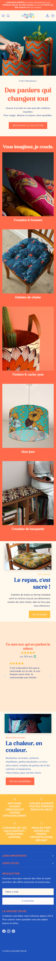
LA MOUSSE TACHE (17, 951)
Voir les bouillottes (20, 781)
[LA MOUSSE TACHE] (28, 16)
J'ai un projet (39, 614)
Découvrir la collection (28, 125)
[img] (28, 653)
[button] (6, 676)
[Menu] (3, 16)
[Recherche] (9, 16)
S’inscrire (28, 901)
